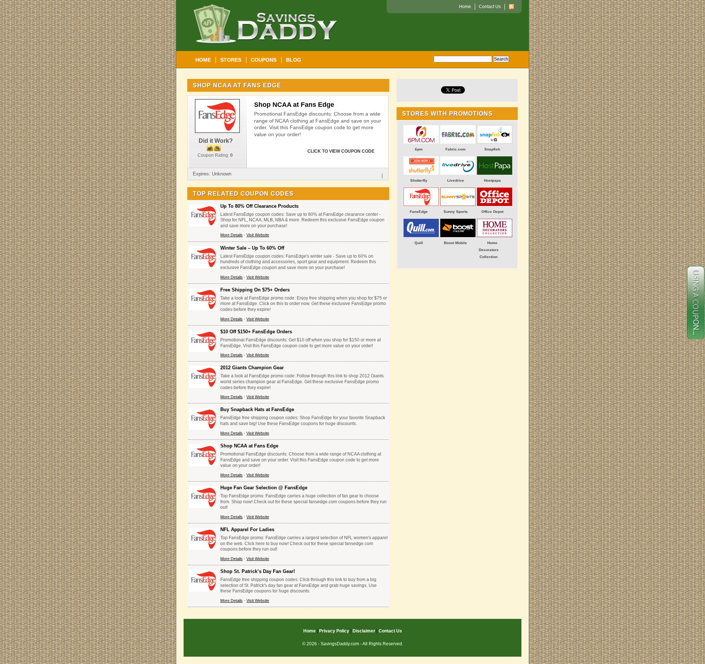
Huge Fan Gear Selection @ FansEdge (263, 487)
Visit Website (257, 235)
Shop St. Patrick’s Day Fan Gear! (257, 571)
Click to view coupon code (341, 151)
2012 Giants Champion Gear (252, 367)
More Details (231, 235)
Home (203, 60)
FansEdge (419, 212)
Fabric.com (455, 149)
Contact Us (490, 6)
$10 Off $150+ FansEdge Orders (256, 331)
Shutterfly (418, 180)
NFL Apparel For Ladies (247, 529)
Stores (230, 60)
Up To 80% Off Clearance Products (259, 206)
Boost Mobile (455, 243)
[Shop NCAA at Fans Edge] (217, 131)
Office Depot (492, 212)
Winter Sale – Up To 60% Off (252, 248)
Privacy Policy (334, 631)
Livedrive (455, 180)
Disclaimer (363, 631)
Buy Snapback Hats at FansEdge (257, 409)
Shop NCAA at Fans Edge (294, 104)
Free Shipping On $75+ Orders (255, 290)
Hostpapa (492, 180)
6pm (419, 149)
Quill (419, 243)
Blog (293, 60)
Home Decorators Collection (489, 250)
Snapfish (492, 149)
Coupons (263, 60)
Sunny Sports (456, 212)
